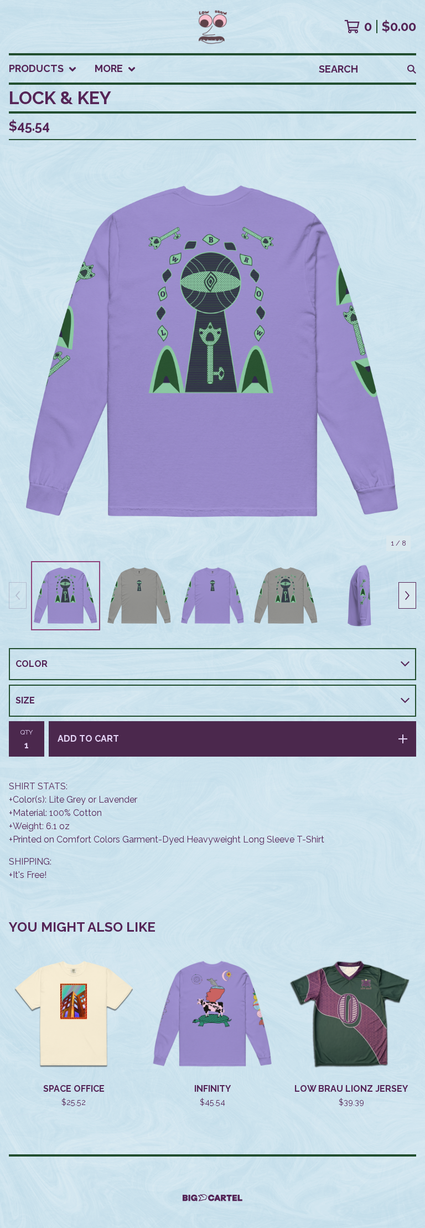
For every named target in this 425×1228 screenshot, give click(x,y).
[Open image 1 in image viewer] (212, 353)
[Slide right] (407, 595)
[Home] (212, 26)
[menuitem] (43, 69)
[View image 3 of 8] (212, 595)
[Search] (412, 69)
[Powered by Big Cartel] (212, 1198)
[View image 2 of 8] (139, 595)
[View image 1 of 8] (65, 595)
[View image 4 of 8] (285, 595)
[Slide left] (18, 595)
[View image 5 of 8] (359, 595)
